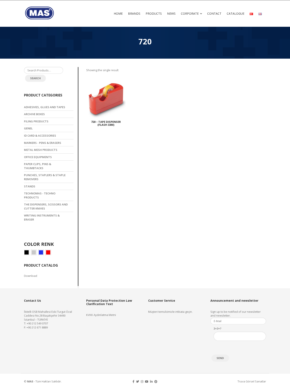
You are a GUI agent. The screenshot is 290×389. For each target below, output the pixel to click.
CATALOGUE (235, 13)
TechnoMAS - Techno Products (39, 195)
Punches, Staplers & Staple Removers (45, 177)
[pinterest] (156, 381)
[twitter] (137, 381)
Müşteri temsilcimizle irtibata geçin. (170, 312)
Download (30, 276)
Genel (28, 128)
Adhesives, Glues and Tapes (44, 107)
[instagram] (142, 381)
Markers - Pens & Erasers (42, 143)
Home (118, 13)
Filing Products (36, 121)
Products (154, 13)
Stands (29, 186)
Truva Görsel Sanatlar (252, 381)
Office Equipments (38, 157)
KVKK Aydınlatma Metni (101, 315)
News (171, 13)
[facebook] (133, 381)
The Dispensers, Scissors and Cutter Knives (46, 206)
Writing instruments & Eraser (42, 217)
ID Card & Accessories (40, 135)
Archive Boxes (34, 114)
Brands (134, 13)
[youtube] (147, 381)
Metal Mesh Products (40, 150)
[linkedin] (151, 381)
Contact (214, 13)
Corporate (190, 13)
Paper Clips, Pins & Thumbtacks (37, 166)
